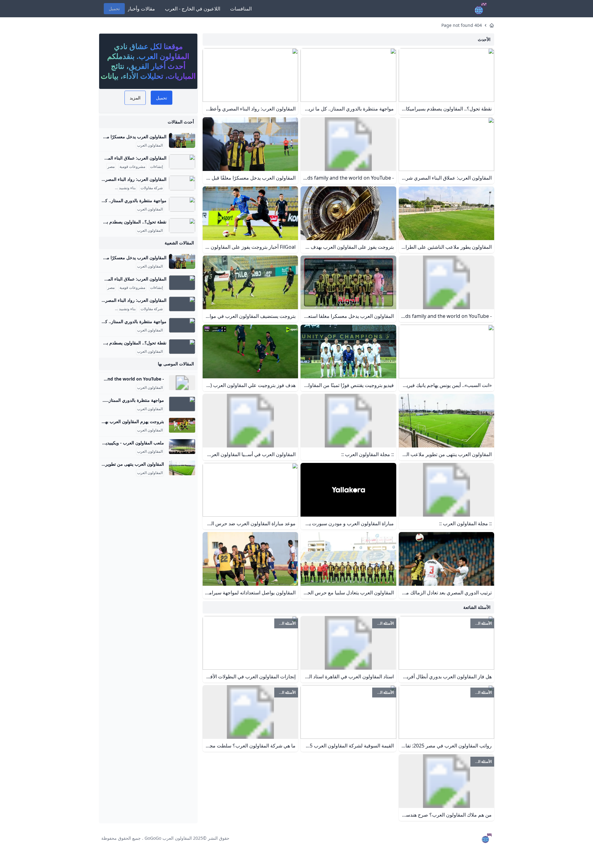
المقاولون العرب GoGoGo (168, 838)
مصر (111, 166)
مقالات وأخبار (141, 8)
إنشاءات (156, 166)
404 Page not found (461, 25)
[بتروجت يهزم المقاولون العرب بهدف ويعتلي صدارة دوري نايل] (182, 425)
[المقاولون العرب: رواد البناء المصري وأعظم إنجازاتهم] (182, 183)
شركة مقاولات (152, 187)
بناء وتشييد (127, 187)
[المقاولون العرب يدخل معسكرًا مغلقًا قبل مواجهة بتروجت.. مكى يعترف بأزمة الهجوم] (182, 140)
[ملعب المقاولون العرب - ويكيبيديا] (182, 446)
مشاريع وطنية (103, 187)
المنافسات (241, 8)
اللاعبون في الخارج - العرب (192, 8)
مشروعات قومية (132, 166)
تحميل (114, 8)
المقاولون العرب (150, 145)
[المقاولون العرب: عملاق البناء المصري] (182, 161)
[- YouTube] (182, 382)
